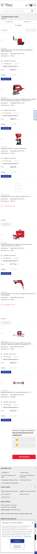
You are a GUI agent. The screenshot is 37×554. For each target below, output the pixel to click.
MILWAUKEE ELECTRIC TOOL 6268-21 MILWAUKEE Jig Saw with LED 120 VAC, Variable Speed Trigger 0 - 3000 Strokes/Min (18, 99)
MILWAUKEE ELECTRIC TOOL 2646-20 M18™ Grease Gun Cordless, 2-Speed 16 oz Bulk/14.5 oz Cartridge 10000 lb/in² (17, 343)
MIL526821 (4, 243)
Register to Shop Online (27, 491)
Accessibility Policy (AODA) (9, 483)
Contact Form (5, 497)
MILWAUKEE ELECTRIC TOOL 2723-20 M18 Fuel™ (13, 148)
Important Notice (25, 480)
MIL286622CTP (5, 195)
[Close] (33, 523)
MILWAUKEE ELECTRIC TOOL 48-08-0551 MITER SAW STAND (17, 392)
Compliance (5, 472)
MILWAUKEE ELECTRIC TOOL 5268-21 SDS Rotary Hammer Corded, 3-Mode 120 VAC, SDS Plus (16, 245)
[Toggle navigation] (2, 5)
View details (6, 224)
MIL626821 (4, 97)
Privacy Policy (24, 472)
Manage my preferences (17, 546)
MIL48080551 (5, 391)
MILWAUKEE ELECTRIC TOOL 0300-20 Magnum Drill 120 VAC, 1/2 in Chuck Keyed (18, 294)
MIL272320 (4, 147)
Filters (9, 22)
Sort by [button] (27, 22)
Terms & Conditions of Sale (8, 476)
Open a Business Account (9, 491)
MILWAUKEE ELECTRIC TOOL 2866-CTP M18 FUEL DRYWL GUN (17, 196)
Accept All (17, 541)
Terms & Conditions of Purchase (27, 476)
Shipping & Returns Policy (9, 480)
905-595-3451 (15, 510)
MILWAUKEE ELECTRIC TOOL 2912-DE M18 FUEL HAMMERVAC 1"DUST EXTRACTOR (17, 50)
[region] (17, 536)
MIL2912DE (4, 48)
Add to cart (6, 79)
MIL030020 (4, 292)
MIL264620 (4, 341)
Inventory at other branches (10, 66)
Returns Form (24, 494)
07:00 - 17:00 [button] (31, 4)
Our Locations (5, 494)
